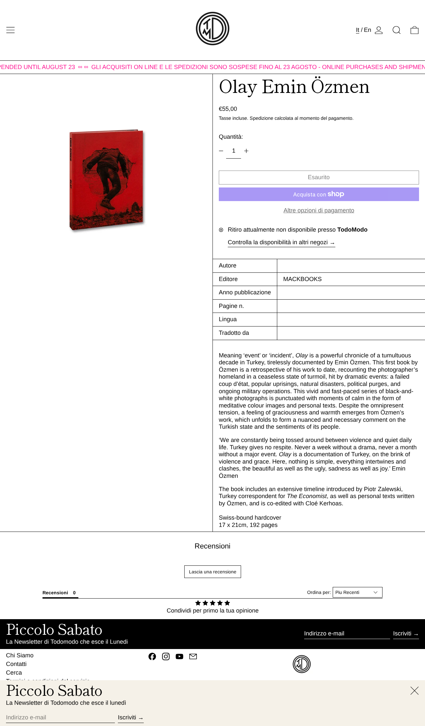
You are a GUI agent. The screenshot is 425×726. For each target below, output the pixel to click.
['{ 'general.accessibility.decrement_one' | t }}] (221, 151)
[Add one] (246, 151)
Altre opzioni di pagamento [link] (319, 210)
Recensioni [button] (55, 592)
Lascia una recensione (212, 571)
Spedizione (261, 118)
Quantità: (231, 136)
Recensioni (212, 546)
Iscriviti (402, 633)
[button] (396, 30)
